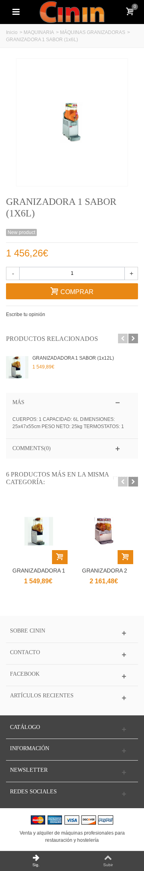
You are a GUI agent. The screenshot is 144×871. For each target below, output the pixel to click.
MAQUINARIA (39, 32)
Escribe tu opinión (25, 314)
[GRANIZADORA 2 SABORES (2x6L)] (104, 531)
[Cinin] (72, 11)
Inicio (12, 32)
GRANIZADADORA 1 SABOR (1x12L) (73, 358)
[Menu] (16, 12)
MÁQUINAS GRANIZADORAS (92, 32)
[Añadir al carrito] (60, 557)
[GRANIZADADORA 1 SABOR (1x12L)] (17, 367)
